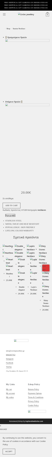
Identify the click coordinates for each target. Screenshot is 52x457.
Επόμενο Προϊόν (12, 101)
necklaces (42, 210)
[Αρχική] (3, 29)
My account (10, 393)
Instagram (9, 359)
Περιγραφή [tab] (10, 215)
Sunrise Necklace (19, 29)
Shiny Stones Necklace (45, 303)
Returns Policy (33, 389)
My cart (9, 389)
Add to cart (11, 205)
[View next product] (21, 101)
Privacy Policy (33, 401)
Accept (8, 451)
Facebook (9, 363)
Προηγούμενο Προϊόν (17, 37)
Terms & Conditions (35, 397)
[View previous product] (6, 37)
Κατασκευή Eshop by (26, 421)
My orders (10, 397)
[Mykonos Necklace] (27, 134)
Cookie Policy (33, 405)
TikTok (9, 367)
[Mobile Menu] (4, 14)
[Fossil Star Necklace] (27, 69)
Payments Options (35, 393)
